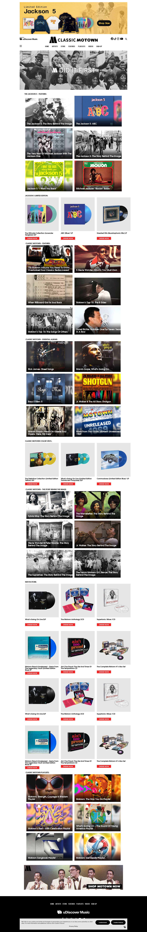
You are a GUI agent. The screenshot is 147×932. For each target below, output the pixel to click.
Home (47, 46)
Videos (90, 46)
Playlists (81, 46)
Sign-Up (99, 46)
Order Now (32, 238)
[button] (42, 218)
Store (63, 46)
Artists (55, 46)
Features (71, 46)
